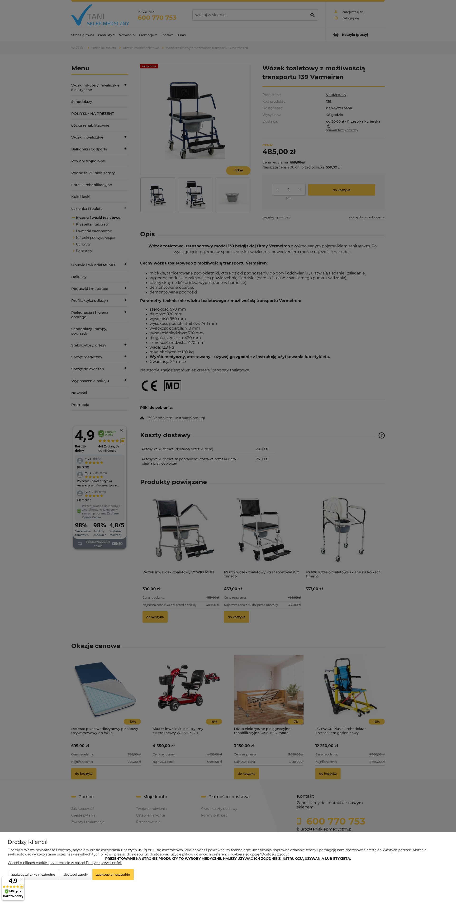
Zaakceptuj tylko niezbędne (33, 874)
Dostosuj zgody (76, 874)
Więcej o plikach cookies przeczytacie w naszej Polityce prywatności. (65, 863)
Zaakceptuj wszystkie (113, 874)
